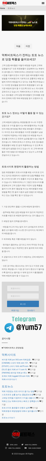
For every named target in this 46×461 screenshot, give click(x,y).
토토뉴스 (7, 386)
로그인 (23, 304)
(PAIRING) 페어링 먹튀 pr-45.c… (15, 373)
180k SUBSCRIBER (34, 448)
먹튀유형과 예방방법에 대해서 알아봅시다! (20, 411)
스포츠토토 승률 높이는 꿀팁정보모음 (17, 395)
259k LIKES (13, 445)
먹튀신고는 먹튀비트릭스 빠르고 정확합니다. (20, 401)
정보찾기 (31, 310)
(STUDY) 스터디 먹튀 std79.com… (15, 366)
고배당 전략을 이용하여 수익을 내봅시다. (19, 398)
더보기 (9, 379)
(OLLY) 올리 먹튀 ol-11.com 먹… (15, 369)
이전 (28, 46)
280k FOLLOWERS (14, 448)
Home (2, 8)
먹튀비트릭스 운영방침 (13, 347)
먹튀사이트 (9, 355)
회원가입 (15, 310)
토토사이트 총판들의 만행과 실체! (16, 408)
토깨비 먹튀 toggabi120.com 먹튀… (16, 376)
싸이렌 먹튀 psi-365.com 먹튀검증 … (17, 360)
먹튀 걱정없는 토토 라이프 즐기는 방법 (18, 391)
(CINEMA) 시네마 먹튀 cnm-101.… (16, 363)
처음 (18, 46)
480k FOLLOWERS (31, 445)
